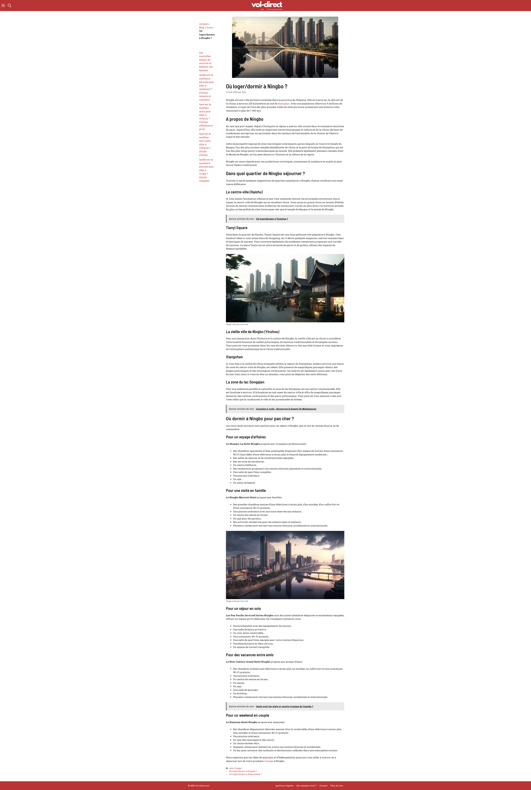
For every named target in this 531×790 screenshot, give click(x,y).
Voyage (238, 768)
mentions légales (284, 785)
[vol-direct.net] (266, 5)
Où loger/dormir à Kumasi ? (243, 771)
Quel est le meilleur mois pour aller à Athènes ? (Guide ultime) (205, 144)
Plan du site (336, 785)
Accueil (203, 23)
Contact (323, 785)
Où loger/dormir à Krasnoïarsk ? (245, 774)
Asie (231, 768)
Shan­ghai (283, 103)
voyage (268, 761)
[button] (9, 5)
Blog (201, 27)
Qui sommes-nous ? (306, 785)
